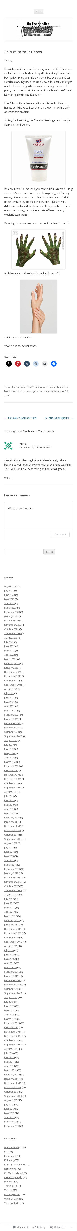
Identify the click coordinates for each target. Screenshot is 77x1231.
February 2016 (12, 971)
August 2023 (10, 586)
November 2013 (12, 1087)
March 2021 (10, 710)
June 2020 (9, 749)
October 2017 (11, 886)
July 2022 (9, 642)
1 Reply (8, 60)
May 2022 (9, 650)
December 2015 (12, 980)
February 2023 (12, 612)
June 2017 (9, 903)
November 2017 (12, 881)
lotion (21, 391)
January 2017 (11, 924)
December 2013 (12, 1083)
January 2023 (11, 616)
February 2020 (12, 766)
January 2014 (11, 1078)
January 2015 (11, 1027)
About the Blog (12, 1147)
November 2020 (12, 727)
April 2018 (9, 860)
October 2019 (11, 783)
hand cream (10, 391)
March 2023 (10, 607)
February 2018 (12, 869)
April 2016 (9, 963)
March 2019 (10, 813)
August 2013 (10, 1100)
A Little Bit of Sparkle (59, 418)
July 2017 (9, 898)
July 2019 (9, 796)
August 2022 (10, 637)
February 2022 (12, 663)
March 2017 (10, 916)
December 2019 (12, 774)
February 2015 (12, 1023)
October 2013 (11, 1091)
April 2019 (9, 809)
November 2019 (12, 779)
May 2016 (9, 958)
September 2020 (13, 736)
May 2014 (9, 1061)
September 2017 (13, 890)
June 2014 (9, 1057)
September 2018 (13, 839)
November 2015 (12, 984)
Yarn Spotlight (11, 1203)
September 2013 (13, 1096)
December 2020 (12, 723)
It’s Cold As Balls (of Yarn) (20, 418)
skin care (44, 391)
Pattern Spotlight (13, 1177)
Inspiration (10, 1155)
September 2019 (13, 787)
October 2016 (11, 937)
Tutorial (8, 1190)
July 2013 (9, 1104)
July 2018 (9, 847)
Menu (38, 11)
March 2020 (10, 761)
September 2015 (13, 993)
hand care (62, 387)
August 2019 (10, 791)
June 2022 (9, 646)
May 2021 (9, 701)
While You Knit (12, 1198)
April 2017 (9, 911)
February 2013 (12, 1125)
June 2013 (9, 1108)
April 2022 (9, 654)
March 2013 (10, 1121)
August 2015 (10, 997)
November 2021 (12, 676)
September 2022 (13, 633)
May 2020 (9, 753)
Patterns (9, 1181)
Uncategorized (12, 1194)
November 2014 (12, 1036)
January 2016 (11, 976)
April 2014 (9, 1066)
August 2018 (10, 843)
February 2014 (12, 1074)
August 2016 (10, 946)
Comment (60, 534)
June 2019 (9, 800)
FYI (32, 387)
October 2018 (11, 834)
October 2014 (11, 1040)
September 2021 (13, 684)
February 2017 (12, 920)
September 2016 (13, 941)
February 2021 (12, 714)
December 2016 (12, 928)
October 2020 (11, 731)
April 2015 (9, 1014)
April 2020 (9, 757)
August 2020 (10, 740)
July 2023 (9, 590)
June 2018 (9, 851)
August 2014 (10, 1048)
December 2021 (12, 671)
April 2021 (9, 706)
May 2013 (9, 1113)
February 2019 (12, 817)
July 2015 (9, 1001)
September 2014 (13, 1044)
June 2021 (9, 697)
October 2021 (11, 680)
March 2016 (10, 967)
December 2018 (12, 826)
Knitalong (9, 1160)
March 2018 (10, 864)
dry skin (52, 387)
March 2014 (10, 1070)
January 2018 (11, 873)
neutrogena (32, 391)
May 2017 (9, 907)
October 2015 (11, 988)
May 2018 (9, 856)
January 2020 (11, 770)
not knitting (10, 1168)
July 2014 (9, 1053)
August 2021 (10, 689)
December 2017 (12, 877)
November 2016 (12, 933)
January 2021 (11, 719)
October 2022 (11, 629)
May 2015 (9, 1010)
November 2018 (12, 830)
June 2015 (9, 1006)
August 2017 (10, 894)
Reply (7, 477)
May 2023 (9, 599)
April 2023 (9, 603)
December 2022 (12, 620)
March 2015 (10, 1018)
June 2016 (9, 954)
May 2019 (9, 804)
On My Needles (12, 1173)
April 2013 (9, 1117)
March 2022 (10, 659)
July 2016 (9, 950)
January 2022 (11, 667)
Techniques (10, 1185)
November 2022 (12, 624)
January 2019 (11, 821)
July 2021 (9, 693)
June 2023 (9, 594)
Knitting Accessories (15, 1164)
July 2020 (9, 744)
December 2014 (12, 1031)
